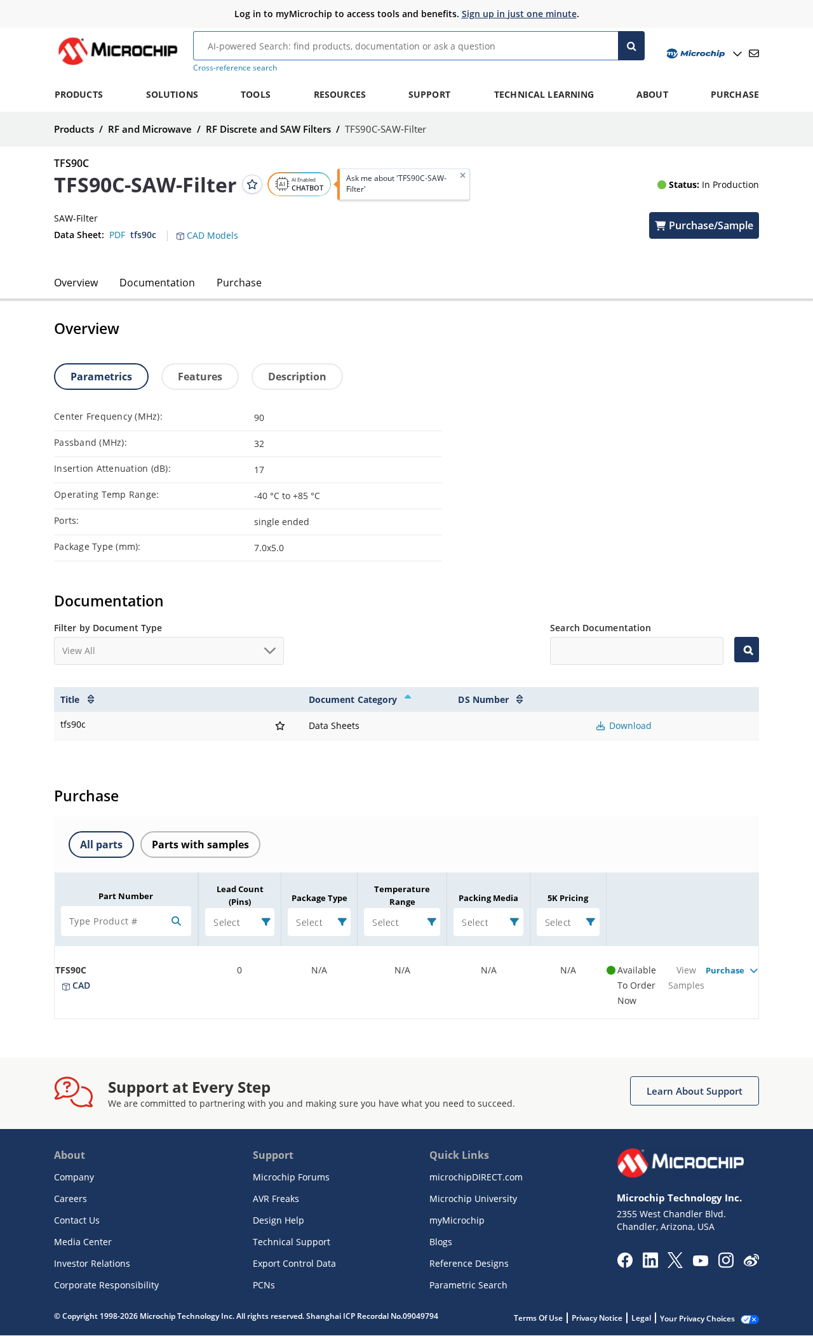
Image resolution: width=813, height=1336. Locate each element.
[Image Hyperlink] (117, 64)
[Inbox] (754, 53)
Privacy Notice (597, 1318)
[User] (703, 53)
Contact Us (77, 1220)
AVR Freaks (276, 1198)
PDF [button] (117, 235)
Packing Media (488, 898)
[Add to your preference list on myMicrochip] (252, 184)
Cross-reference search (235, 67)
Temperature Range (402, 895)
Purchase (239, 283)
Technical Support (291, 1242)
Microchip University (473, 1198)
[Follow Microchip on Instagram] (726, 1264)
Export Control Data (294, 1263)
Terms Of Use (538, 1318)
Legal (641, 1318)
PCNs (264, 1285)
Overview (76, 283)
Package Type (319, 898)
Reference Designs (469, 1263)
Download (629, 725)
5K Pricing (568, 898)
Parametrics (101, 377)
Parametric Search (468, 1285)
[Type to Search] (746, 649)
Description (297, 377)
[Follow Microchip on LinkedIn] (650, 1264)
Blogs (440, 1242)
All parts (101, 845)
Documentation (157, 283)
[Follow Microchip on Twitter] (675, 1264)
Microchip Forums (291, 1177)
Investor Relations (92, 1263)
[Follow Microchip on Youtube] (700, 1262)
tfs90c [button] (143, 235)
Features (200, 377)
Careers (70, 1198)
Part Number (125, 896)
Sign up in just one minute (519, 14)
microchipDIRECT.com (476, 1177)
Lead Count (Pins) (240, 895)
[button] (214, 228)
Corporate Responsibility (106, 1285)
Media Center (83, 1242)
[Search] (631, 45)
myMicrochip (457, 1220)
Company (74, 1177)
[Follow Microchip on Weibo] (751, 1263)
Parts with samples (200, 845)
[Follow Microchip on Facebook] (625, 1264)
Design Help (278, 1220)
